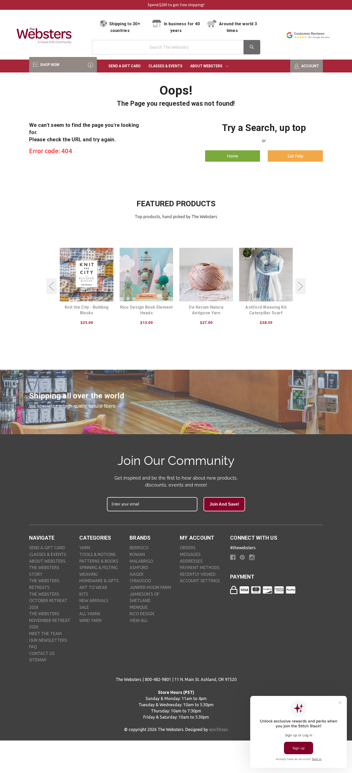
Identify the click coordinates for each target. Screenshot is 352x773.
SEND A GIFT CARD (47, 547)
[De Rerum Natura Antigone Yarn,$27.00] (206, 274)
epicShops (218, 729)
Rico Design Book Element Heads (146, 310)
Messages (190, 554)
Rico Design (142, 613)
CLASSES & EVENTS (47, 554)
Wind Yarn (90, 620)
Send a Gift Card (124, 66)
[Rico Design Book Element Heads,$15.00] (146, 274)
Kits (83, 594)
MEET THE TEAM (45, 633)
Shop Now (49, 65)
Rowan (137, 554)
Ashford (139, 567)
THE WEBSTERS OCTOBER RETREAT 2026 (48, 601)
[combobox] (176, 47)
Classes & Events (165, 66)
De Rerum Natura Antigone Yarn (206, 310)
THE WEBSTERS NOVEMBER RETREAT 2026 (49, 620)
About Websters (206, 66)
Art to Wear (93, 587)
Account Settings (200, 580)
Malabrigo (141, 561)
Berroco (139, 547)
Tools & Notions (97, 554)
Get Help (295, 156)
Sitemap (37, 659)
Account (309, 66)
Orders (188, 547)
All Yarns (89, 613)
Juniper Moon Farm (150, 587)
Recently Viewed (198, 574)
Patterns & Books (98, 561)
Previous (51, 286)
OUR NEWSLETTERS (48, 640)
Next (300, 286)
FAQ (33, 646)
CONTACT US (42, 653)
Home (232, 156)
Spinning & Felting (98, 567)
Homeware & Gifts (99, 580)
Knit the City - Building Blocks (86, 310)
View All (139, 620)
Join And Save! (224, 504)
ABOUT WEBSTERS (47, 561)
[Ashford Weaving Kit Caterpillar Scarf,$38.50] (266, 274)
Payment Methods (200, 567)
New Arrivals (93, 600)
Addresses (191, 561)
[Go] (252, 47)
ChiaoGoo (140, 580)
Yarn (84, 547)
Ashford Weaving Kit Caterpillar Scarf (266, 310)
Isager (137, 574)
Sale (84, 607)
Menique (139, 607)
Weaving (88, 574)
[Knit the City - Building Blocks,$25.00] (86, 274)
